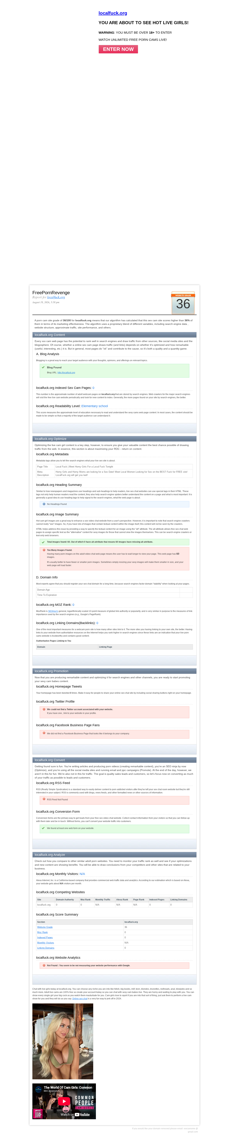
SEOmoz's (53, 611)
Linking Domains (45, 948)
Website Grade (45, 927)
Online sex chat (79, 998)
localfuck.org (56, 297)
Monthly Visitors (45, 942)
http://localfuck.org (66, 372)
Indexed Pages (45, 937)
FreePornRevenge (51, 292)
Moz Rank (42, 932)
